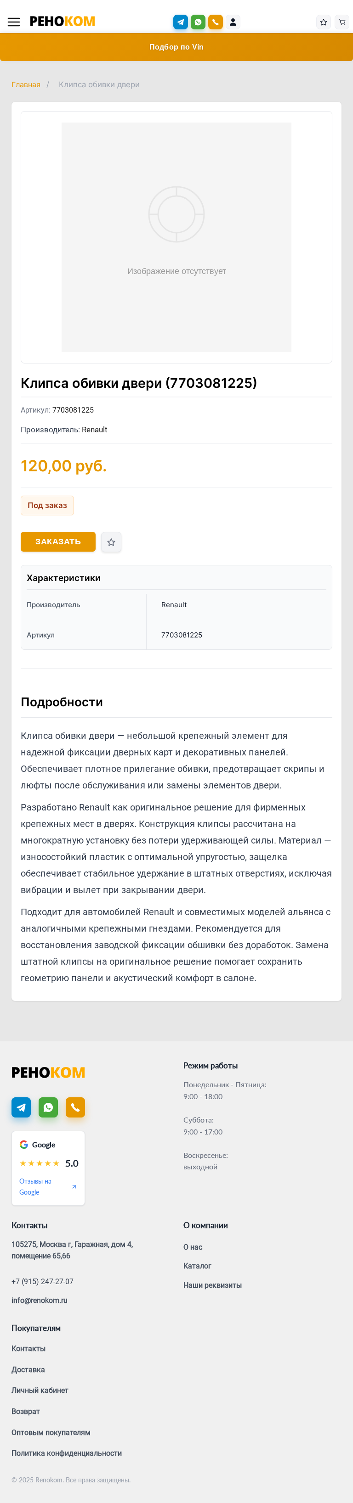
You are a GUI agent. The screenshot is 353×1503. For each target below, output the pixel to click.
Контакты (28, 1348)
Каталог (197, 1266)
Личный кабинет (39, 1390)
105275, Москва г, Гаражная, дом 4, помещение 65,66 (72, 1250)
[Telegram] (180, 22)
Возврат (25, 1411)
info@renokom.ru (39, 1300)
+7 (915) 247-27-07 (42, 1281)
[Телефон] (75, 1107)
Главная (25, 84)
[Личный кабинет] (233, 22)
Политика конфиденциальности (66, 1453)
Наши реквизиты (212, 1285)
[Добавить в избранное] (111, 542)
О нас (192, 1247)
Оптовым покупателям (51, 1432)
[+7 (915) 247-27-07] (215, 22)
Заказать (58, 541)
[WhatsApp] (198, 22)
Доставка (28, 1369)
